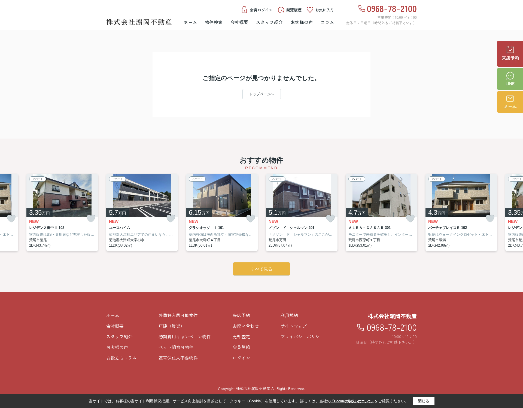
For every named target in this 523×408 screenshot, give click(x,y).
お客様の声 (302, 22)
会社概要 (239, 22)
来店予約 (241, 315)
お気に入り (324, 10)
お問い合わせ (246, 326)
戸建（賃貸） (172, 326)
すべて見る (261, 269)
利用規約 (289, 315)
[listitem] (142, 212)
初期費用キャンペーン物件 (185, 336)
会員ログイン (261, 10)
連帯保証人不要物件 (178, 357)
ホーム (190, 22)
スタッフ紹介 (269, 22)
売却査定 (241, 336)
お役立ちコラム (121, 357)
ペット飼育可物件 (176, 347)
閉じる (423, 401)
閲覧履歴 (294, 10)
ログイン (241, 357)
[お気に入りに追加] (11, 219)
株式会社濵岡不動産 (392, 316)
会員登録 (241, 347)
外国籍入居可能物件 (178, 315)
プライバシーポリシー (302, 336)
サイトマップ (294, 326)
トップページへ (261, 94)
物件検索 (214, 22)
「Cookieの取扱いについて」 (352, 401)
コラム (327, 22)
